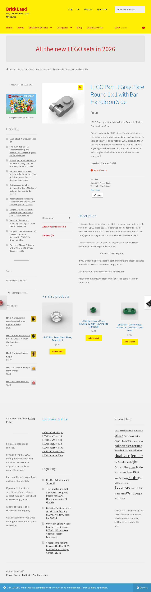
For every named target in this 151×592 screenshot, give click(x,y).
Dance (117, 451)
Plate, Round (28, 69)
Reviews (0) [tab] (48, 235)
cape (117, 441)
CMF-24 (140, 441)
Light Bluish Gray (102, 186)
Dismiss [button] (144, 587)
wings (117, 498)
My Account (102, 9)
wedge (138, 493)
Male (139, 467)
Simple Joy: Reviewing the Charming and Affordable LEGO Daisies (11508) (21, 212)
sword (133, 488)
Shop (70, 9)
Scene (117, 482)
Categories (62, 27)
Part (19, 69)
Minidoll (118, 472)
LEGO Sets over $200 (52, 455)
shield (123, 483)
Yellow (122, 498)
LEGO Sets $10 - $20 (52, 436)
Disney (138, 450)
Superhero (122, 487)
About (21, 27)
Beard (122, 430)
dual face (122, 455)
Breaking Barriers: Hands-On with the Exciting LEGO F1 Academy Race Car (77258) (23, 163)
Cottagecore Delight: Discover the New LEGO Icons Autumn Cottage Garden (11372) (23, 189)
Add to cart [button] (57, 351)
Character (126, 441)
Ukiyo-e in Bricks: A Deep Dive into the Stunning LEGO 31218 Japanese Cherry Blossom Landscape (23, 175)
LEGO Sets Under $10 (52, 432)
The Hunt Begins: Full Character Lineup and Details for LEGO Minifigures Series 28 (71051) (23, 151)
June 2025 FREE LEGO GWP (21, 84)
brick (137, 435)
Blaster (126, 436)
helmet (126, 462)
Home (9, 27)
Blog (79, 27)
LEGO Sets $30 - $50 (52, 443)
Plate (133, 477)
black (119, 435)
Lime (133, 467)
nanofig (118, 478)
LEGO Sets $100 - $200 (53, 451)
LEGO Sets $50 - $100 (52, 447)
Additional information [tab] (54, 226)
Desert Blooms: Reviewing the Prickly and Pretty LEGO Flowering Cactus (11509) (22, 201)
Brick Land (16, 9)
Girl (116, 462)
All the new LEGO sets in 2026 (75, 49)
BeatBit (129, 430)
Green (120, 462)
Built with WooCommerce (35, 575)
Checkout (88, 9)
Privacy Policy (13, 575)
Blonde (132, 436)
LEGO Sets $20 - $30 (52, 439)
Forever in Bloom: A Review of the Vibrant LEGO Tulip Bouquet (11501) (22, 248)
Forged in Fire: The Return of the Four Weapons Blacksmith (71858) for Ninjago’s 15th (23, 235)
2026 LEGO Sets (95, 27)
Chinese (134, 441)
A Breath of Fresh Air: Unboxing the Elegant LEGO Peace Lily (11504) (22, 223)
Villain (123, 494)
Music (136, 472)
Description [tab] (48, 217)
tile (140, 487)
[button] (80, 87)
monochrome (127, 472)
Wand (130, 493)
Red (140, 478)
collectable (122, 446)
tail (137, 488)
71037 (117, 431)
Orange (125, 478)
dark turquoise (127, 450)
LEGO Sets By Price (38, 27)
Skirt (128, 483)
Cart (78, 9)
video (117, 493)
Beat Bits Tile (138, 431)
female (137, 455)
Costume (136, 446)
